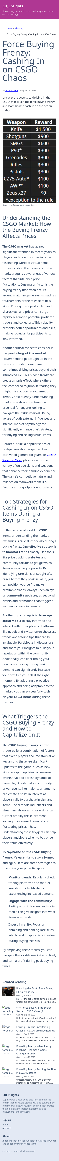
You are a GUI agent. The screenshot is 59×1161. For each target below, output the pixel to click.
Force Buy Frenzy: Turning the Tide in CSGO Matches (36, 1071)
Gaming (19, 28)
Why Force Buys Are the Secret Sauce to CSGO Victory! (33, 1009)
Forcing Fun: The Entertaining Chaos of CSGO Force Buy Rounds (35, 1028)
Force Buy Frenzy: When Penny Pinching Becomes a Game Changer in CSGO (33, 1050)
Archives (6, 1128)
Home (10, 28)
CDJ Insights (12, 5)
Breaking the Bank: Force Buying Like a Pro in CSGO (34, 990)
